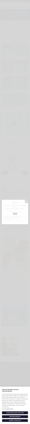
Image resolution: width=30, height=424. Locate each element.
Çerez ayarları (15, 420)
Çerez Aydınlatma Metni (7, 408)
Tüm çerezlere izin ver (15, 412)
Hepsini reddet (15, 416)
